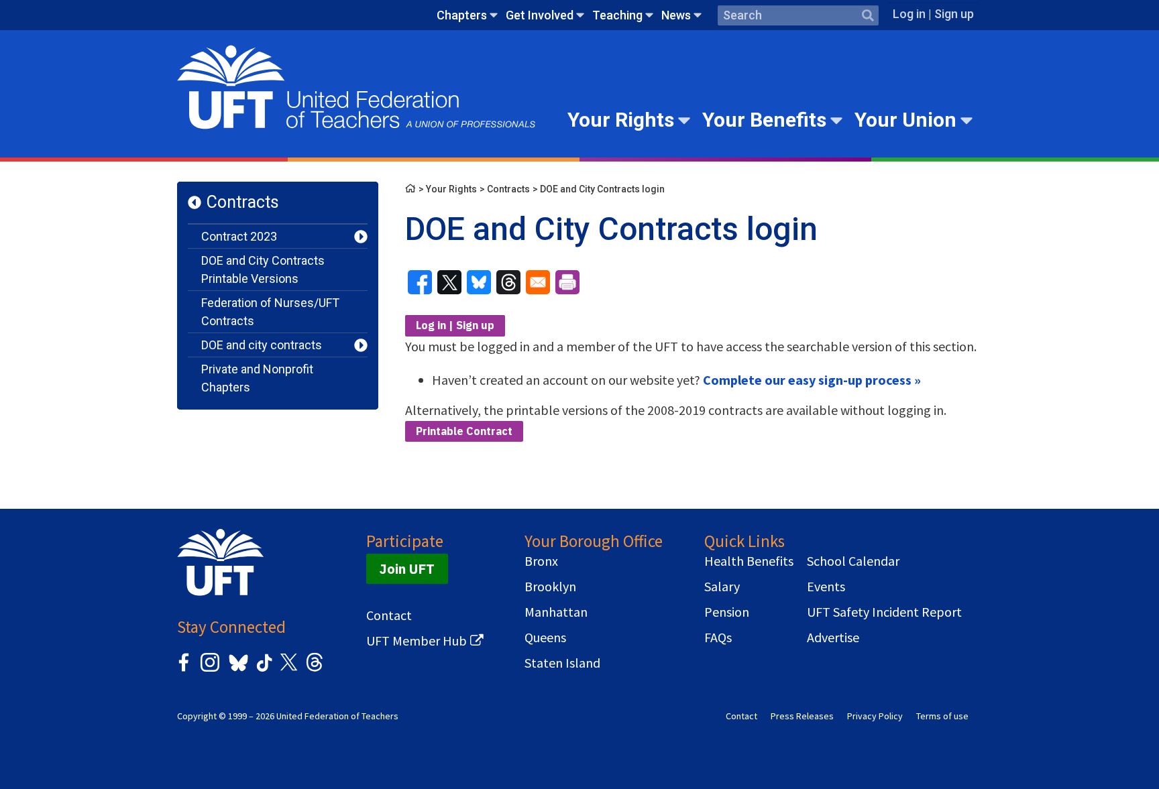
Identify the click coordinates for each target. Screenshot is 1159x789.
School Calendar (853, 561)
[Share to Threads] (508, 282)
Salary (722, 586)
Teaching (617, 15)
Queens (545, 637)
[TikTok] (262, 669)
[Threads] (314, 669)
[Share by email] (538, 282)
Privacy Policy (875, 716)
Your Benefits (764, 119)
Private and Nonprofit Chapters (257, 378)
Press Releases (802, 716)
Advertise (833, 637)
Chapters (462, 15)
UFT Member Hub (416, 640)
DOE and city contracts (261, 345)
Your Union (905, 119)
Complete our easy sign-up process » (812, 379)
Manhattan (556, 612)
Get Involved (539, 15)
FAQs (718, 637)
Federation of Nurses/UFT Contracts (270, 312)
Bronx (541, 561)
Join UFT (407, 569)
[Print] (567, 282)
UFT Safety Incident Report (884, 612)
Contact (389, 615)
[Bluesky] (237, 672)
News (676, 15)
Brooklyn (550, 586)
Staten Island (562, 663)
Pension (726, 612)
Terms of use (942, 716)
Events (826, 586)
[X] (288, 669)
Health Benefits (748, 561)
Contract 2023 (239, 236)
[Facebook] (184, 669)
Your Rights (620, 119)
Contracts (243, 202)
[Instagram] (210, 669)
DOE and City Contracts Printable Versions (263, 269)
